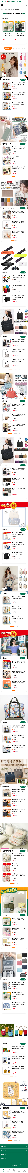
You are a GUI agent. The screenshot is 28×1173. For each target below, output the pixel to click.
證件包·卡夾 (16, 48)
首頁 (2, 9)
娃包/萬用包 (8, 48)
